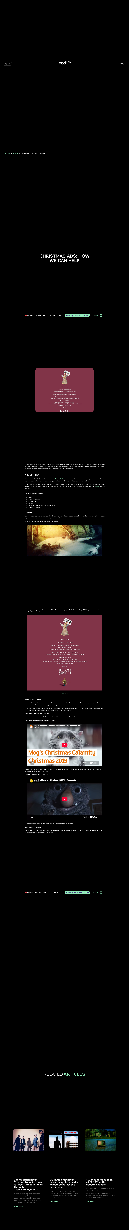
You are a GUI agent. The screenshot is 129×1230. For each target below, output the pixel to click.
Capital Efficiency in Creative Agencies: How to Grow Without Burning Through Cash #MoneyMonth (28, 1184)
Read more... (18, 1206)
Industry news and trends (77, 315)
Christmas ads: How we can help (64, 258)
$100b (97, 486)
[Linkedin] (101, 315)
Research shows (60, 479)
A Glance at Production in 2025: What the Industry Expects (99, 1182)
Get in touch (28, 836)
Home (7, 154)
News (15, 154)
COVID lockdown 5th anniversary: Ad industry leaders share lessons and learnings (64, 1183)
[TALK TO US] (64, 694)
